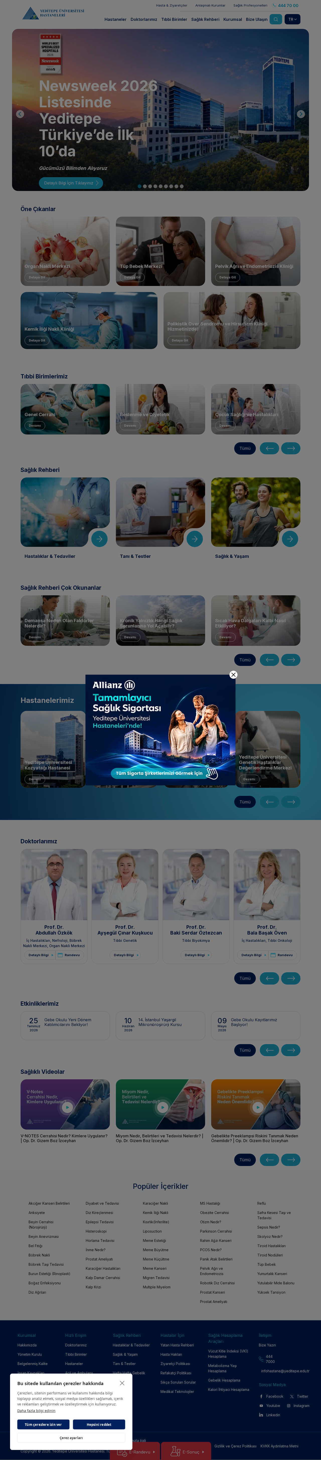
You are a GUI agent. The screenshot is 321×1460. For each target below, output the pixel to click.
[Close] (233, 675)
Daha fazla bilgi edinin (36, 1410)
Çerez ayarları (71, 1438)
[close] (122, 1383)
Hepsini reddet (99, 1424)
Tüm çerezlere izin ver (43, 1424)
